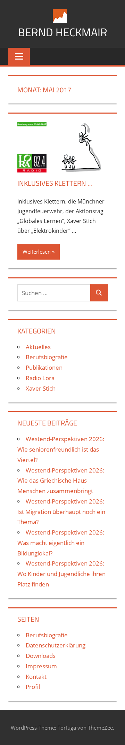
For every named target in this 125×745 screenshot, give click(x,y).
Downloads (41, 656)
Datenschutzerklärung (55, 645)
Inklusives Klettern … (55, 183)
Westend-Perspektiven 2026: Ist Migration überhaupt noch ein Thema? (61, 511)
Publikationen (44, 367)
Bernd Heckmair (62, 32)
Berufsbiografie (47, 357)
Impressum (41, 666)
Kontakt (36, 677)
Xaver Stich (41, 388)
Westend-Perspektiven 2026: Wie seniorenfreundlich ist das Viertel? (61, 449)
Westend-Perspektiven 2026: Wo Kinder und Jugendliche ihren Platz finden (61, 573)
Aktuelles (38, 347)
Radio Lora (40, 378)
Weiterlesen (37, 251)
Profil (33, 687)
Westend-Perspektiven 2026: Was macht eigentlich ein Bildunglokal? (61, 542)
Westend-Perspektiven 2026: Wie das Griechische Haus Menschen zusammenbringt (61, 480)
